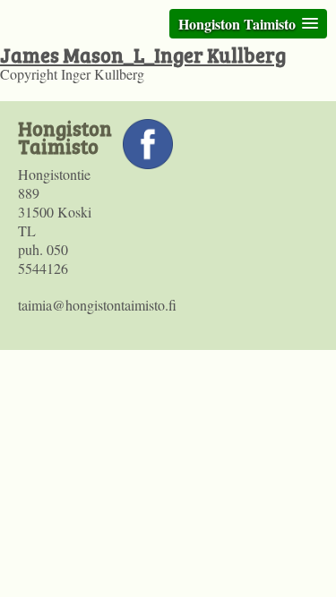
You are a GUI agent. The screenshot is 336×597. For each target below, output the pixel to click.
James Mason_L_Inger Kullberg (143, 54)
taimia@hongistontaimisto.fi (97, 304)
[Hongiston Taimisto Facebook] (148, 163)
